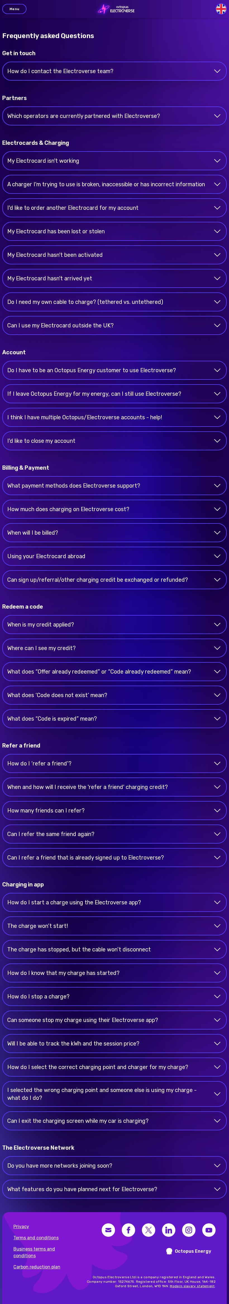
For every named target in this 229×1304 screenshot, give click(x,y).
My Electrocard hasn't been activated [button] (55, 255)
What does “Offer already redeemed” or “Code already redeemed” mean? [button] (99, 671)
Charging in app (23, 884)
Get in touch (18, 53)
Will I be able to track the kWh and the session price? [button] (73, 1043)
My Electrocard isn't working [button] (43, 160)
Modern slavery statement (192, 1286)
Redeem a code (22, 606)
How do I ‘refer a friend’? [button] (39, 763)
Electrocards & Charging (35, 142)
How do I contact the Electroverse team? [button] (60, 71)
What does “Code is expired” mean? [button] (52, 718)
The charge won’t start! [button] (37, 926)
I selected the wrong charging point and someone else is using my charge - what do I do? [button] (102, 1094)
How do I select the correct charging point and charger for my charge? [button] (97, 1067)
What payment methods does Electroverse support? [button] (73, 485)
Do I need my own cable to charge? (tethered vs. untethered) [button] (85, 302)
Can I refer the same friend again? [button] (50, 834)
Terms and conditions (36, 1237)
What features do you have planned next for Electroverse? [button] (82, 1189)
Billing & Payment (25, 467)
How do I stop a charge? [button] (38, 996)
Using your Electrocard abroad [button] (46, 556)
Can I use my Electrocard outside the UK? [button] (60, 325)
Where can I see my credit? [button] (41, 648)
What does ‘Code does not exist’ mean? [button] (57, 695)
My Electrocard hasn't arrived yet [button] (49, 278)
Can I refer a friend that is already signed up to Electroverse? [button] (85, 857)
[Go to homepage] (114, 9)
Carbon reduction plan (36, 1267)
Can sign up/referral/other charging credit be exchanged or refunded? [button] (97, 579)
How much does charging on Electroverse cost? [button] (68, 509)
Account (14, 352)
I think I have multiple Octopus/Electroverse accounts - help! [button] (84, 417)
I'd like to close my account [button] (41, 440)
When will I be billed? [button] (32, 532)
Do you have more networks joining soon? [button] (59, 1165)
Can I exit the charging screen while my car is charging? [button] (78, 1120)
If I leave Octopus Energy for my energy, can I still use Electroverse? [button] (94, 393)
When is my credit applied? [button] (40, 624)
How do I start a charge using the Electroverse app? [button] (74, 902)
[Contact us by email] (108, 1230)
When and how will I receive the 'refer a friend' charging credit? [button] (87, 787)
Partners (14, 98)
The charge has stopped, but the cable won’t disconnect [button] (79, 949)
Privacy (21, 1226)
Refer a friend (21, 745)
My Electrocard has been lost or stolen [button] (56, 231)
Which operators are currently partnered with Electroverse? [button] (83, 116)
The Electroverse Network (38, 1147)
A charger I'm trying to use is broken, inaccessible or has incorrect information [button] (106, 184)
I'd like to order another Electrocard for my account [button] (73, 207)
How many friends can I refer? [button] (46, 810)
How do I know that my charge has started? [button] (63, 973)
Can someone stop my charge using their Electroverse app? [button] (82, 1020)
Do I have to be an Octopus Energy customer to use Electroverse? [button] (91, 370)
